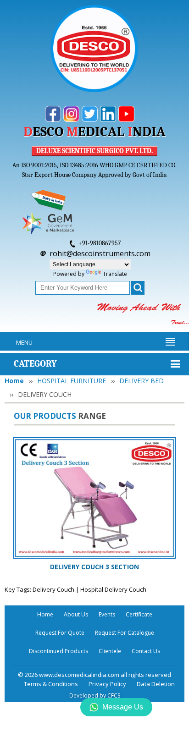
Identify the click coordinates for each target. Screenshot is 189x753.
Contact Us (146, 651)
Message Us (122, 707)
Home (14, 380)
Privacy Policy (107, 684)
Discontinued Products (58, 651)
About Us (76, 614)
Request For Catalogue (124, 633)
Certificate (139, 614)
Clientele (110, 651)
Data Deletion (156, 684)
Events (107, 614)
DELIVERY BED (141, 380)
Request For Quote (59, 633)
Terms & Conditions (51, 684)
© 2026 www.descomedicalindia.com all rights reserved (94, 675)
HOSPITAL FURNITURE (71, 380)
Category (35, 363)
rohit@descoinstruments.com (100, 253)
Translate (115, 274)
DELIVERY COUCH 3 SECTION (94, 566)
